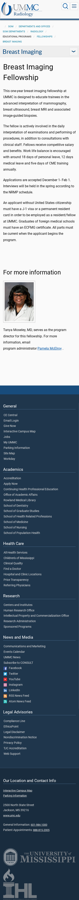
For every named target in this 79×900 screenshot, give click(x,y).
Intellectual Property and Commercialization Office (36, 616)
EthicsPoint (11, 726)
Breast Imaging (12, 41)
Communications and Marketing (25, 646)
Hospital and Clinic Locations (23, 574)
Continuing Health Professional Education (31, 489)
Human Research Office (19, 610)
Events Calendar (14, 652)
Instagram (15, 685)
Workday (9, 459)
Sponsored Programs (17, 627)
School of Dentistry (16, 506)
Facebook (14, 668)
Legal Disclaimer (14, 732)
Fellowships (44, 36)
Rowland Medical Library (20, 500)
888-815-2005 (41, 830)
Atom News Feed (19, 701)
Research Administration (20, 621)
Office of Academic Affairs (20, 495)
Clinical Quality (13, 563)
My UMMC (10, 442)
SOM (10, 26)
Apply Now (11, 484)
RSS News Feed (18, 696)
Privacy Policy (13, 743)
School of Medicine (16, 522)
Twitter (12, 674)
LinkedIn (13, 690)
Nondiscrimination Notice (20, 737)
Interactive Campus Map (20, 431)
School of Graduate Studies (21, 511)
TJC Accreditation (15, 748)
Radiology (23, 13)
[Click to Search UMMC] (65, 6)
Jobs (7, 437)
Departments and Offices (34, 26)
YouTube (13, 679)
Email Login (11, 420)
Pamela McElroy (49, 348)
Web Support (12, 754)
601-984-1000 (39, 824)
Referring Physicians (17, 585)
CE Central (10, 415)
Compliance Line (14, 721)
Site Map (9, 453)
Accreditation (12, 478)
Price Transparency (16, 580)
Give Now (10, 426)
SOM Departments (14, 31)
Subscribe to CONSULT (18, 663)
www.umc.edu (11, 815)
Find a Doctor (12, 569)
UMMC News (12, 657)
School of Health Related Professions (28, 516)
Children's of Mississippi (19, 558)
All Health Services (15, 552)
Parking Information (17, 448)
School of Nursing (15, 527)
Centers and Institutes (18, 605)
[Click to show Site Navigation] (74, 6)
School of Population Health (22, 533)
